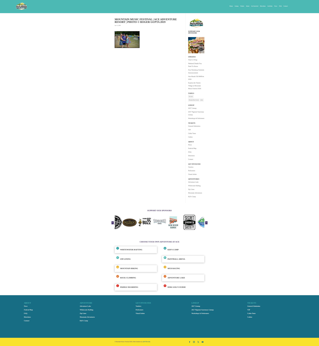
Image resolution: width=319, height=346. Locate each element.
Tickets (242, 6)
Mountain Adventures (195, 193)
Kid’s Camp (192, 196)
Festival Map (192, 148)
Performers (191, 171)
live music (191, 96)
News (275, 6)
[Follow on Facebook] (189, 342)
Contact (285, 6)
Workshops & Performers (196, 118)
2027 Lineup (192, 108)
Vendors (190, 167)
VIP (189, 130)
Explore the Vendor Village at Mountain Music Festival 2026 (194, 85)
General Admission (194, 126)
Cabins (190, 137)
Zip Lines (191, 189)
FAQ (280, 6)
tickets (201, 100)
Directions (263, 6)
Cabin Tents (192, 133)
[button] (112, 222)
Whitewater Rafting (194, 186)
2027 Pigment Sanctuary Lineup (202, 310)
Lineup (236, 6)
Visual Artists (192, 174)
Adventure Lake (193, 182)
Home (231, 6)
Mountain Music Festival (194, 100)
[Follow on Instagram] (194, 342)
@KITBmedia (146, 341)
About (247, 6)
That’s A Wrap (192, 60)
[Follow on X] (198, 342)
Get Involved (254, 6)
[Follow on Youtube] (202, 342)
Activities (269, 6)
